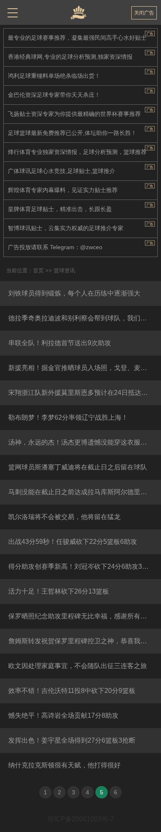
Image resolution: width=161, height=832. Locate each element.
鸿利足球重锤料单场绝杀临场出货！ (54, 75)
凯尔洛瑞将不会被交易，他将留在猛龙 (64, 516)
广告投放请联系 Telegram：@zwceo (55, 247)
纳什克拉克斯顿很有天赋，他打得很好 (64, 765)
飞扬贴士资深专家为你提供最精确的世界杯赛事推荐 (74, 114)
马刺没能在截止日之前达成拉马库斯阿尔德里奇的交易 (84, 491)
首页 (38, 270)
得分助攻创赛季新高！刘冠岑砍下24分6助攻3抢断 (81, 566)
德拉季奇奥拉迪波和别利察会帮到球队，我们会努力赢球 (84, 318)
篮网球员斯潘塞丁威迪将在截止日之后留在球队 (77, 467)
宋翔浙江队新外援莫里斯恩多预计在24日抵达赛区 (81, 392)
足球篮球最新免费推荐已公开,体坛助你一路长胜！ (72, 133)
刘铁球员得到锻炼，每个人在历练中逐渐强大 (74, 293)
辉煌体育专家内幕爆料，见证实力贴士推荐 (63, 190)
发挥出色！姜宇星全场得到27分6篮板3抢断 (71, 740)
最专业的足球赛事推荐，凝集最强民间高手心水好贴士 (77, 37)
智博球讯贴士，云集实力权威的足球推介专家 (65, 228)
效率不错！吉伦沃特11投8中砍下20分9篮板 (71, 690)
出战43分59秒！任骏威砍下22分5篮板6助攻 (72, 541)
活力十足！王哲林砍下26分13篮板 (58, 591)
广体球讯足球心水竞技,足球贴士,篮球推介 (61, 171)
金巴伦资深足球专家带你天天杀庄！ (54, 94)
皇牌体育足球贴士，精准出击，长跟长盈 (60, 209)
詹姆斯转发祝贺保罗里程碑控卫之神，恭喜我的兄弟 (84, 640)
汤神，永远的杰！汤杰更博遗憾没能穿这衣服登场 (81, 442)
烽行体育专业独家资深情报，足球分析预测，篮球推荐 (77, 152)
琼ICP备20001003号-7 (80, 818)
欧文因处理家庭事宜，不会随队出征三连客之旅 (77, 665)
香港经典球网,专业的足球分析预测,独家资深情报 (70, 56)
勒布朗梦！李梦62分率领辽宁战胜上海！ (68, 417)
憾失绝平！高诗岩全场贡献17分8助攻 (63, 715)
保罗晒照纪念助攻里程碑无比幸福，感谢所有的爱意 (84, 616)
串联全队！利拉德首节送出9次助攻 (59, 342)
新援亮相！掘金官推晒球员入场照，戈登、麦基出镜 (84, 367)
